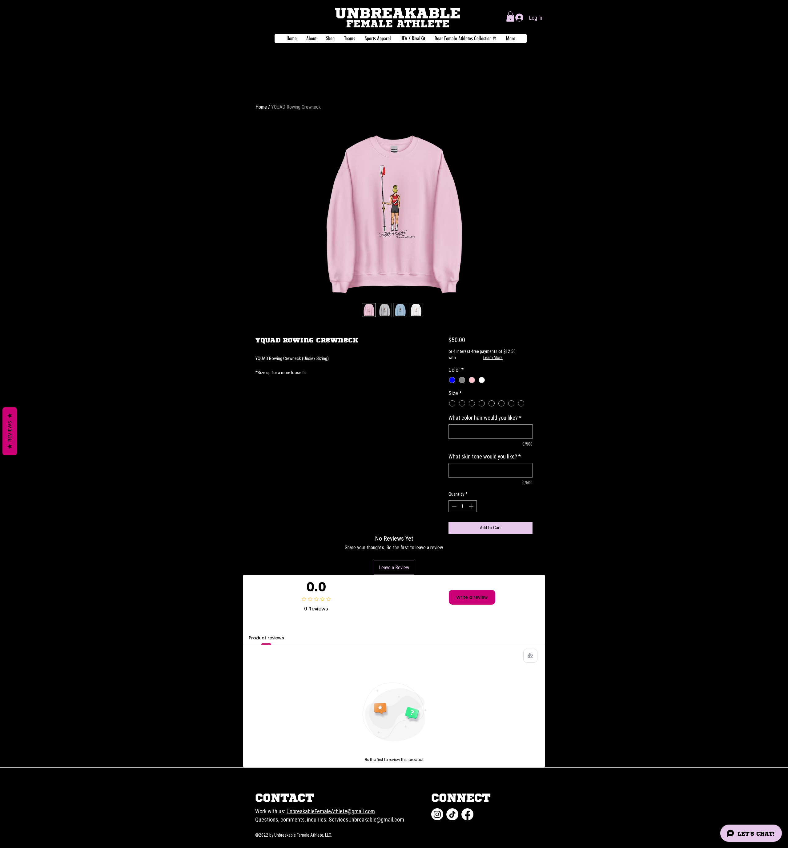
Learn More (493, 357)
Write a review (472, 597)
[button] (510, 16)
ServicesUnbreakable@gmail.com (366, 819)
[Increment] (472, 506)
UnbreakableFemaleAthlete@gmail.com (331, 811)
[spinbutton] (462, 506)
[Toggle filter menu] (530, 656)
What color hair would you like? (484, 417)
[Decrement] (453, 506)
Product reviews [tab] (266, 638)
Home (261, 107)
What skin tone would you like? (484, 456)
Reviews (9, 431)
